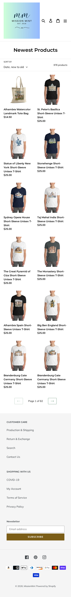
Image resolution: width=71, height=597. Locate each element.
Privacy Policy (15, 506)
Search (11, 448)
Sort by (8, 62)
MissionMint (30, 586)
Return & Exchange (18, 439)
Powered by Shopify (46, 586)
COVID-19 (13, 479)
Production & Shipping (20, 430)
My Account (14, 488)
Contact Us (13, 456)
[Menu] (65, 20)
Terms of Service (17, 497)
